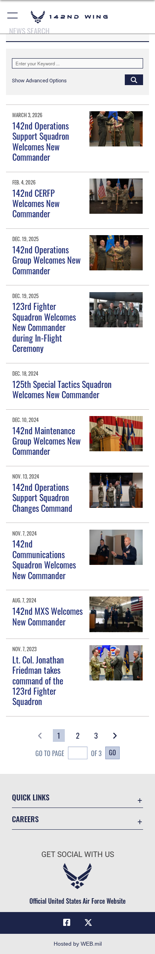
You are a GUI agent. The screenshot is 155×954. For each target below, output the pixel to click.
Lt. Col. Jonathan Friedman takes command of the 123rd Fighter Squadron (38, 680)
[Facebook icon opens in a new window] (67, 923)
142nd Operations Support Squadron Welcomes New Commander (40, 141)
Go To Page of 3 (68, 753)
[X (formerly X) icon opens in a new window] (88, 923)
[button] (13, 17)
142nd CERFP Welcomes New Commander (36, 203)
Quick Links (30, 797)
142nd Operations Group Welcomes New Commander (46, 260)
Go (112, 752)
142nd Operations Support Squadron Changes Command (42, 497)
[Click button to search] (134, 79)
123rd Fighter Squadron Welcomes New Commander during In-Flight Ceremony (44, 327)
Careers (25, 819)
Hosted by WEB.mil (78, 944)
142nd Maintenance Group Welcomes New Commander (46, 441)
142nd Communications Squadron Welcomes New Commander (44, 559)
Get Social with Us (77, 854)
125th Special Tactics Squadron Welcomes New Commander (62, 389)
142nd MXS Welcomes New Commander (47, 615)
